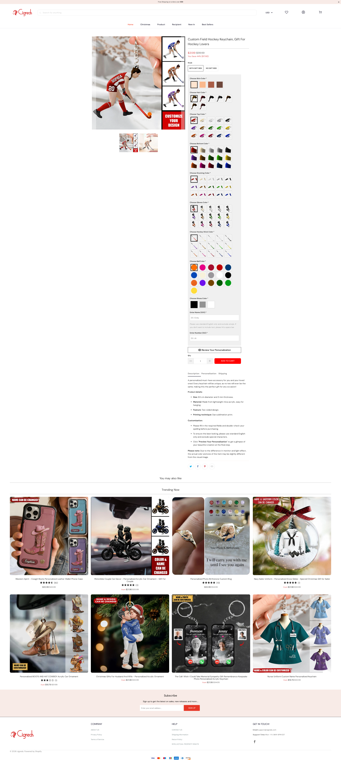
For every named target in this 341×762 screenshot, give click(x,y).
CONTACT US (177, 730)
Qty (189, 355)
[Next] (183, 83)
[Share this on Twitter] (191, 466)
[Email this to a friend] (212, 466)
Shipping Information (180, 735)
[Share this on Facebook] (198, 466)
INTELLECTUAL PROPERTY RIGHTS (185, 744)
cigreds (20, 751)
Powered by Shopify (33, 751)
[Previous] (94, 83)
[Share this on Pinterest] (205, 466)
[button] (161, 24)
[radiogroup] (214, 85)
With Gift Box (195, 68)
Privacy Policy (96, 735)
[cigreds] (22, 12)
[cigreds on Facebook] (255, 742)
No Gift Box (211, 68)
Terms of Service (97, 739)
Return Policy (177, 739)
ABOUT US (95, 730)
